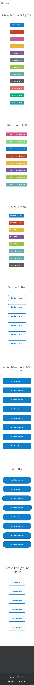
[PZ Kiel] (7, 3)
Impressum (21, 681)
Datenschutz (11, 681)
